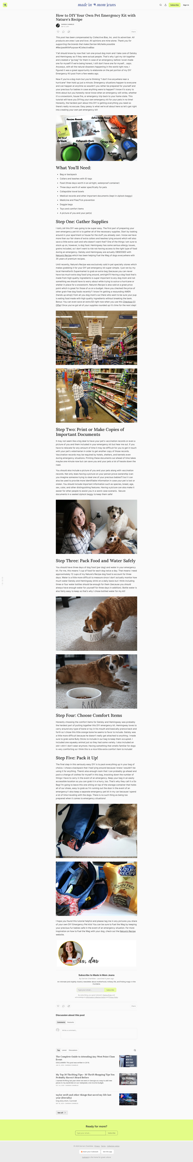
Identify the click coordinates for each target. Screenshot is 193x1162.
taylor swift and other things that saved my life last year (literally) (83, 1096)
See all (60, 1112)
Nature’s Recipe (64, 255)
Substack (85, 1157)
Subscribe (174, 5)
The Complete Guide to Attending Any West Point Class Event (85, 1058)
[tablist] (65, 1022)
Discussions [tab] (73, 1050)
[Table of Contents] (2, 581)
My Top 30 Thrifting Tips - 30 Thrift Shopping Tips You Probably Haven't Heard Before (85, 1076)
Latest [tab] (64, 1050)
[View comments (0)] (63, 32)
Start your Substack (90, 1152)
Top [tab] (58, 1050)
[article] (96, 1062)
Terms (103, 1146)
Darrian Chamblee (67, 24)
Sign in (186, 5)
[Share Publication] (165, 5)
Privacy (97, 1146)
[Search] (160, 5)
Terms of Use (107, 995)
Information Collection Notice (96, 997)
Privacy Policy (113, 997)
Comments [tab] (61, 1022)
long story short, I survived (66, 1101)
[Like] (58, 32)
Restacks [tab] (70, 1022)
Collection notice (113, 1146)
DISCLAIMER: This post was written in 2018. (73, 1062)
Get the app (107, 1152)
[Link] (53, 167)
